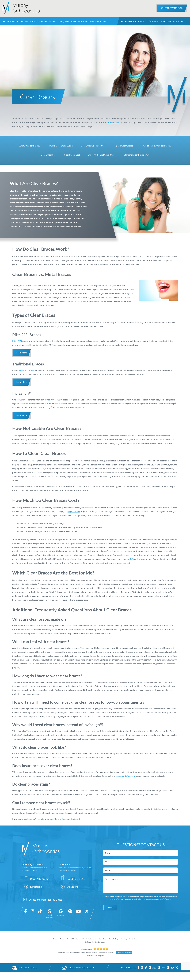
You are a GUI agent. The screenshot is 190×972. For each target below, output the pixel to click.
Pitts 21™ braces (19, 341)
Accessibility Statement (124, 953)
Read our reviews (87, 949)
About (13, 21)
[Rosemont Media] (95, 959)
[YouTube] (78, 913)
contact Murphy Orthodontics (60, 819)
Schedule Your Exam (172, 8)
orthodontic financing (130, 559)
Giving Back (64, 21)
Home (6, 21)
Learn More (21, 352)
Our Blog (89, 21)
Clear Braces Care (48, 154)
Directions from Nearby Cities (45, 899)
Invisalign (49, 399)
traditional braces (25, 370)
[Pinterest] (70, 913)
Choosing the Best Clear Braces (101, 154)
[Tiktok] (40, 913)
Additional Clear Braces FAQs (136, 154)
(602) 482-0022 (152, 21)
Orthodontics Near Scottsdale (95, 942)
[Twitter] (87, 913)
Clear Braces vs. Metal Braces (93, 145)
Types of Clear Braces (123, 145)
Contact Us (100, 21)
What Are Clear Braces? (29, 145)
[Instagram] (32, 913)
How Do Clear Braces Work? (60, 145)
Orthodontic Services (46, 21)
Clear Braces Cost (72, 154)
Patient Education (26, 21)
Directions (36, 886)
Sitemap (111, 953)
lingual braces (74, 511)
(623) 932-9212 (180, 21)
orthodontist (113, 122)
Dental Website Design (94, 956)
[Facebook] (25, 913)
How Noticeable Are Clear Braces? (156, 145)
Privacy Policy (103, 953)
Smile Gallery (77, 21)
